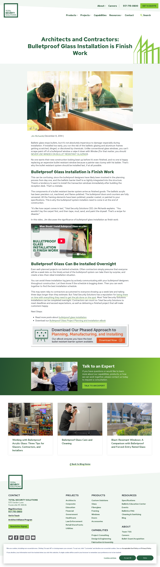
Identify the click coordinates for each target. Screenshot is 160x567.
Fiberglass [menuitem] (96, 507)
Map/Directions (15, 509)
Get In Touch (13, 516)
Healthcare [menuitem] (71, 518)
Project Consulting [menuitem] (100, 535)
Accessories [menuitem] (97, 521)
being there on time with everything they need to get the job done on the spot (79, 296)
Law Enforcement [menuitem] (74, 521)
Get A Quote (149, 6)
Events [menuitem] (125, 507)
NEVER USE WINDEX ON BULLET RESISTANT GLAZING (59, 154)
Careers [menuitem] (112, 5)
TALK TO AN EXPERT (94, 385)
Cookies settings (110, 558)
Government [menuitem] (72, 514)
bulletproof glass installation (73, 317)
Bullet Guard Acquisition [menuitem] (133, 538)
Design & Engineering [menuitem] (101, 538)
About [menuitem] (100, 5)
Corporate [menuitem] (71, 504)
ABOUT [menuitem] (126, 526)
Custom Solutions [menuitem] (100, 500)
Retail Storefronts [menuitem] (74, 525)
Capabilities (100, 15)
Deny (145, 558)
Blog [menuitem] (124, 518)
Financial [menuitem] (70, 511)
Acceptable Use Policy (130, 548)
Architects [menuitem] (71, 500)
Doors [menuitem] (94, 518)
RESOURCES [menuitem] (129, 495)
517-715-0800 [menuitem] (130, 5)
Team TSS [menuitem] (126, 531)
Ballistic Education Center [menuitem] (134, 504)
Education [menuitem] (70, 507)
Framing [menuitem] (95, 511)
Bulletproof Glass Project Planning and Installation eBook (78, 320)
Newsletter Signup (18, 526)
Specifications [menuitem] (128, 500)
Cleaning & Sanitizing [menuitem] (131, 514)
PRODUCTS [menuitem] (98, 495)
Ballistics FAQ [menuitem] (128, 511)
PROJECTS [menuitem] (72, 495)
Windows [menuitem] (96, 514)
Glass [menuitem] (94, 504)
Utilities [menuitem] (69, 528)
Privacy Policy (146, 548)
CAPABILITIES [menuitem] (100, 530)
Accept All (127, 558)
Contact (129, 15)
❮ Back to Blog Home (80, 464)
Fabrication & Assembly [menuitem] (102, 542)
